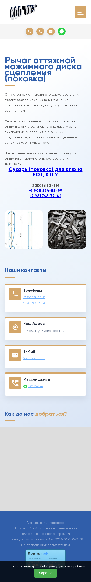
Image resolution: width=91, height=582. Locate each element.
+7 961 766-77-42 (45, 196)
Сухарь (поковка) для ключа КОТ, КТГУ (46, 172)
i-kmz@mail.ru (34, 358)
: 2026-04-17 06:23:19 (68, 539)
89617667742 (35, 386)
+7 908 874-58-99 (46, 190)
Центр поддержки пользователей (45, 545)
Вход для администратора (45, 522)
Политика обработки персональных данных (45, 528)
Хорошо (45, 573)
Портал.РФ (63, 534)
